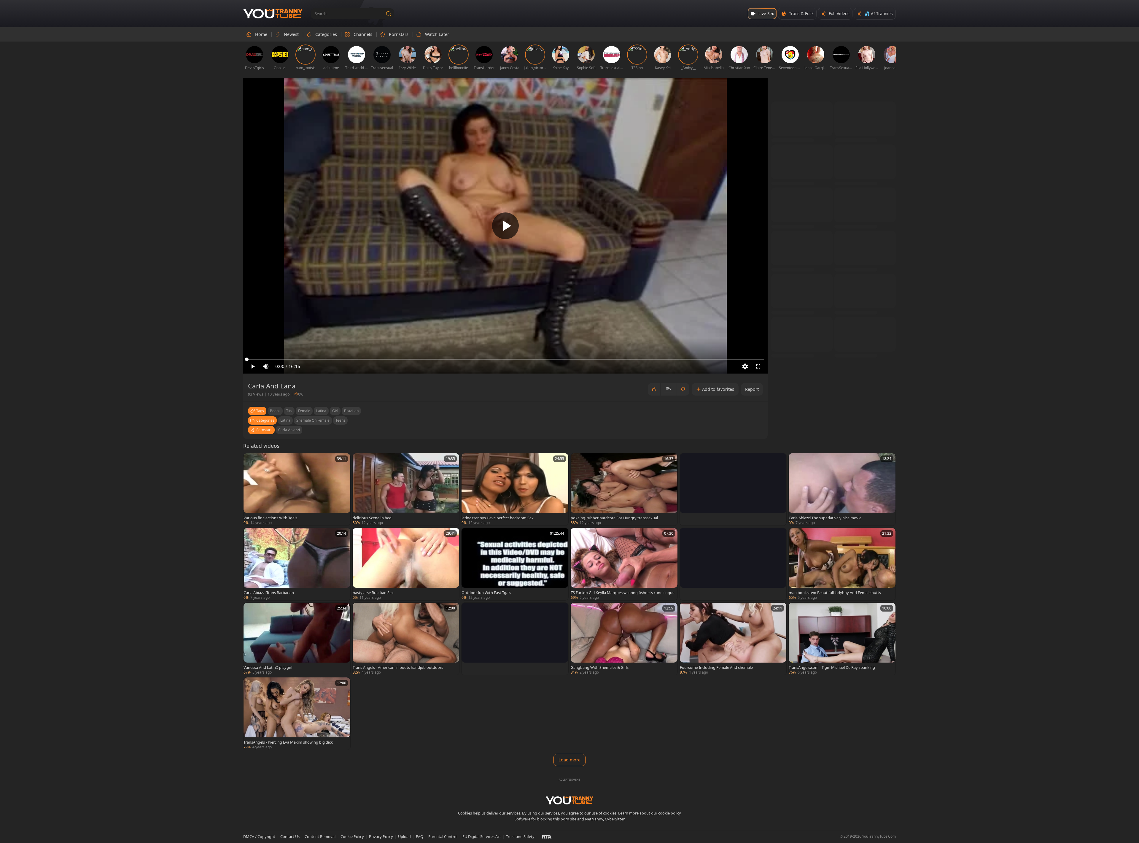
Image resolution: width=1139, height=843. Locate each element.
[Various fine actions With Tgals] (297, 489)
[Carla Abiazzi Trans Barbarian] (297, 564)
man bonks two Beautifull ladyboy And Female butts (835, 592)
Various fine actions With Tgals (270, 517)
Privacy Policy (381, 836)
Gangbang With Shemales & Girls (600, 667)
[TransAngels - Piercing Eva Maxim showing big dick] (297, 713)
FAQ (419, 836)
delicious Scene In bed (372, 517)
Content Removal (320, 836)
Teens (340, 420)
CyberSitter (615, 819)
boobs (275, 410)
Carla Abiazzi (289, 429)
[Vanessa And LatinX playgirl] (297, 639)
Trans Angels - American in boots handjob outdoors (398, 667)
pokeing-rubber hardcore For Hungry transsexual (614, 517)
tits (289, 410)
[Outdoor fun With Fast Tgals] (515, 564)
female (304, 410)
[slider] (505, 359)
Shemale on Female (313, 420)
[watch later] (250, 460)
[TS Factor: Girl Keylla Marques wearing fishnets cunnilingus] (624, 564)
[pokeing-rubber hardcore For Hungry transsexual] (624, 489)
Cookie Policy (352, 836)
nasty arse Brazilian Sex (373, 592)
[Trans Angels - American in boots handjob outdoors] (406, 639)
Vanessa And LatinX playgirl (268, 667)
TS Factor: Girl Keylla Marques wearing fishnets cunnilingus (622, 592)
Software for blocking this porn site (546, 819)
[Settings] (745, 366)
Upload (404, 836)
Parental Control (442, 836)
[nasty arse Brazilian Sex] (406, 564)
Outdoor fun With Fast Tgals (486, 592)
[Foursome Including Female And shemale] (733, 639)
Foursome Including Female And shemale (716, 667)
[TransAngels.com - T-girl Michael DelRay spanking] (842, 639)
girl (335, 410)
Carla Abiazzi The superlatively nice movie (825, 517)
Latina (285, 420)
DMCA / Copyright (259, 836)
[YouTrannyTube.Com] (273, 14)
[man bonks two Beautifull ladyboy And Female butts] (842, 564)
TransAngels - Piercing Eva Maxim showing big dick (288, 742)
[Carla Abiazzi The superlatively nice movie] (842, 489)
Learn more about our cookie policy (649, 813)
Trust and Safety (520, 836)
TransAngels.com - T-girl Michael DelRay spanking (832, 667)
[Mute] (266, 366)
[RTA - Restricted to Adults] (546, 836)
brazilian (351, 410)
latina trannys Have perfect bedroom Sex (498, 517)
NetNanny (594, 819)
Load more (569, 760)
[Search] (389, 14)
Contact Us (290, 836)
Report (752, 389)
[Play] (505, 225)
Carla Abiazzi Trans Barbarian (269, 592)
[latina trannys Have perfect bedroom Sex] (515, 489)
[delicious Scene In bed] (406, 489)
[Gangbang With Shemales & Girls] (624, 639)
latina (321, 410)
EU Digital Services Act (481, 836)
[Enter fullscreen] (758, 366)
